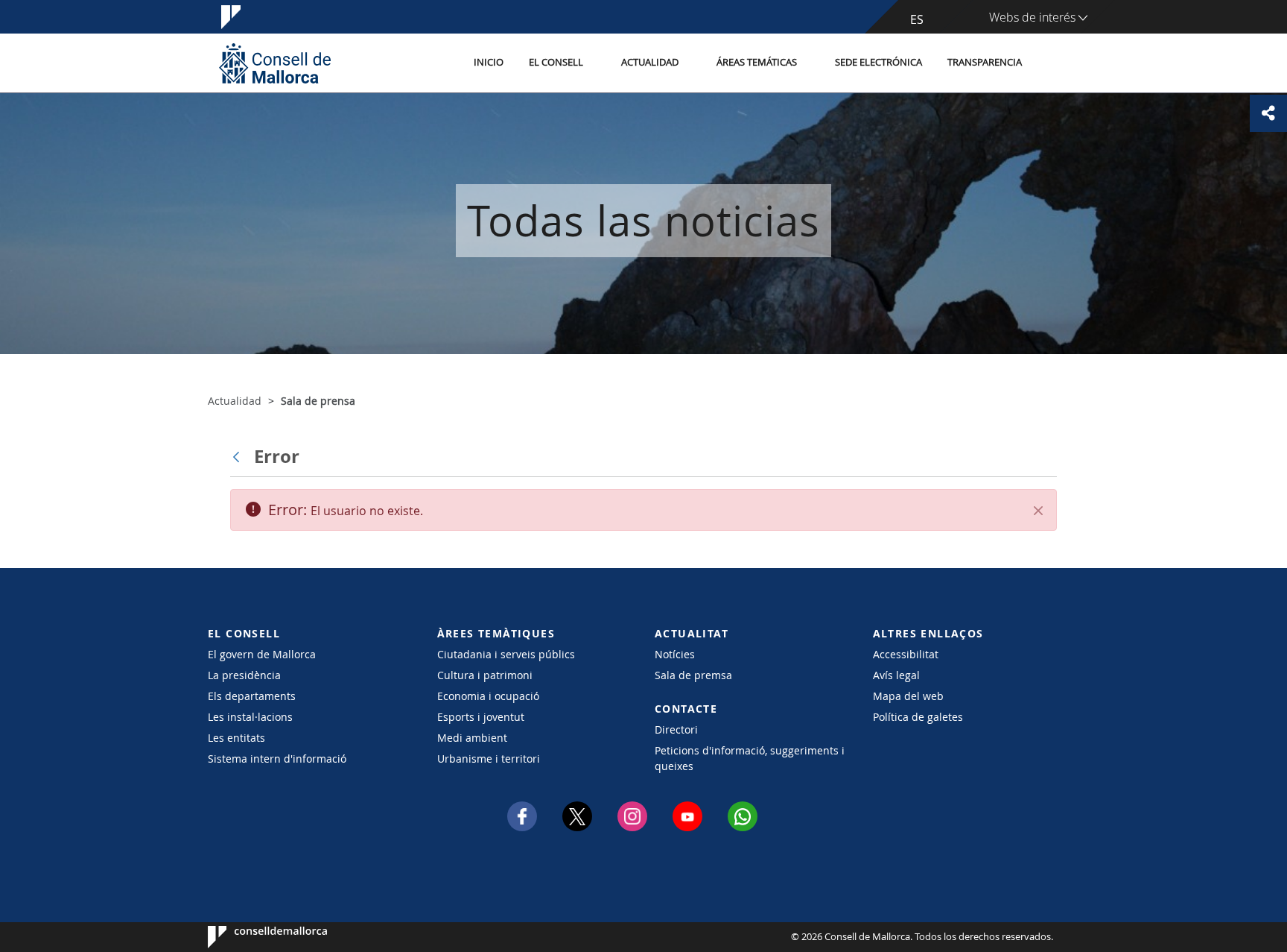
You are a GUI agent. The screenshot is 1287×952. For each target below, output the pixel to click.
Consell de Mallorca (253, 937)
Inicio (488, 62)
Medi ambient (472, 738)
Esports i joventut (480, 717)
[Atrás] (240, 456)
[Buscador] (1050, 63)
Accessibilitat (905, 654)
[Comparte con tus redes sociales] (1268, 113)
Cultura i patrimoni (485, 675)
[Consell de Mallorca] (275, 63)
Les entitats (236, 738)
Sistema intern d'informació (277, 758)
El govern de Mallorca (262, 654)
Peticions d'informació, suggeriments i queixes (750, 758)
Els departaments (252, 696)
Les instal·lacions (250, 717)
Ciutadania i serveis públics (506, 654)
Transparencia (984, 62)
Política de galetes (918, 717)
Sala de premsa (693, 675)
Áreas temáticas (756, 62)
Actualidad (650, 62)
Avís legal (896, 675)
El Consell (556, 62)
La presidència (244, 675)
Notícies (675, 654)
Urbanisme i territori (488, 758)
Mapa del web (908, 696)
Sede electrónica (878, 62)
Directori (676, 729)
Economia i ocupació (488, 696)
